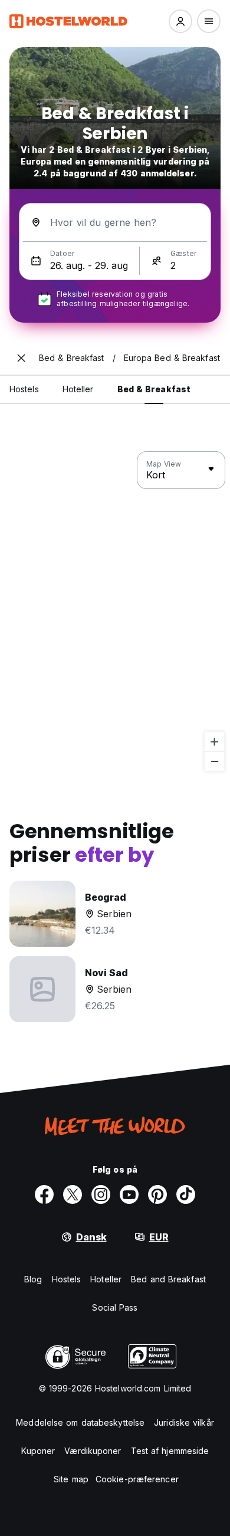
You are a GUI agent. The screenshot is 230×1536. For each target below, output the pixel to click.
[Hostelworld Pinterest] (157, 1194)
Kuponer (38, 1451)
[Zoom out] (214, 761)
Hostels (66, 1279)
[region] (115, 612)
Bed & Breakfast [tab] (154, 389)
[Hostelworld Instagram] (100, 1194)
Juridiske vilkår (184, 1422)
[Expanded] (21, 358)
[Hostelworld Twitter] (72, 1194)
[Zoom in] (214, 741)
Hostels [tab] (24, 389)
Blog (33, 1279)
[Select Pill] (180, 21)
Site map (71, 1479)
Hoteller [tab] (78, 389)
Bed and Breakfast (168, 1279)
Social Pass (114, 1307)
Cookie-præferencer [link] (137, 1479)
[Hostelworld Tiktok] (185, 1194)
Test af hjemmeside (170, 1451)
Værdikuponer (92, 1451)
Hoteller (105, 1279)
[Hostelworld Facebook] (44, 1194)
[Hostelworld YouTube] (129, 1194)
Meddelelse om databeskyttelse (80, 1422)
